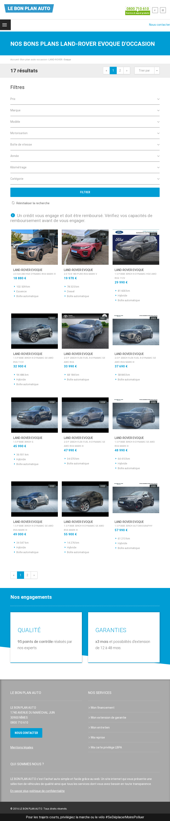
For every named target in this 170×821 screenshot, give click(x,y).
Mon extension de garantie (108, 717)
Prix (12, 99)
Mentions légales (21, 747)
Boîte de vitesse (21, 144)
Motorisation (19, 133)
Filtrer (85, 192)
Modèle (15, 121)
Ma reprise (98, 737)
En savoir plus (19, 791)
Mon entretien (100, 727)
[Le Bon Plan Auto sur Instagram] (163, 10)
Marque (15, 110)
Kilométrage (18, 167)
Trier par (144, 70)
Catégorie (16, 178)
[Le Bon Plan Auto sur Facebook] (155, 10)
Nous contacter (159, 24)
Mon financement (102, 707)
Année (14, 156)
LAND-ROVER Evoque (34, 271)
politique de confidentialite (47, 791)
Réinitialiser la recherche (33, 203)
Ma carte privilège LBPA (106, 747)
